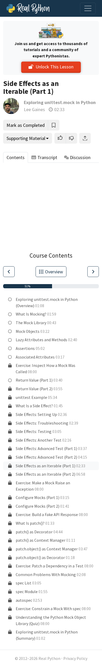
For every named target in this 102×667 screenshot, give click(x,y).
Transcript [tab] (47, 157)
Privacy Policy (75, 658)
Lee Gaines (34, 109)
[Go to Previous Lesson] (9, 271)
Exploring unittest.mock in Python (60, 102)
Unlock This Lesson (54, 67)
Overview (54, 272)
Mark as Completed (26, 125)
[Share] (85, 138)
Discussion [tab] (80, 157)
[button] (60, 138)
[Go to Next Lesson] (93, 271)
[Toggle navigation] (88, 8)
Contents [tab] (16, 157)
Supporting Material (26, 138)
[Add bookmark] (53, 125)
